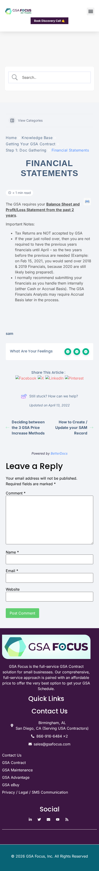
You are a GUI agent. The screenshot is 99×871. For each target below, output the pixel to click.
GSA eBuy (10, 784)
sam (9, 333)
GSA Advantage (15, 777)
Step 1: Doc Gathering (26, 150)
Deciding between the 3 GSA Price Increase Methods (28, 427)
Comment (16, 493)
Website (13, 589)
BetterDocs (59, 453)
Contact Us (11, 755)
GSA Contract (14, 762)
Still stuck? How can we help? (53, 396)
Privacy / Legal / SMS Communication (35, 792)
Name (12, 552)
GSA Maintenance (17, 770)
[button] (90, 11)
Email (12, 571)
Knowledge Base (37, 137)
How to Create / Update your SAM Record (71, 427)
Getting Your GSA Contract (30, 144)
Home (11, 137)
